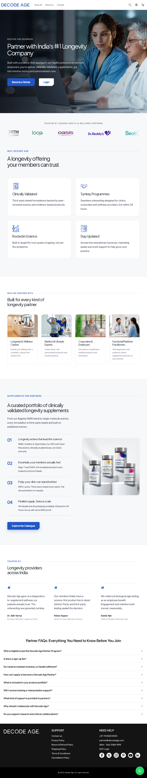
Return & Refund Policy (62, 744)
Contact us (57, 736)
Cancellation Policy (60, 757)
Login (46, 82)
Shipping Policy (59, 749)
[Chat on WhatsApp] (140, 771)
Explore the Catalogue (23, 525)
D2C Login (104, 749)
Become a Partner (21, 82)
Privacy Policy (58, 740)
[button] (130, 4)
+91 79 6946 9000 (108, 736)
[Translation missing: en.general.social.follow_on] (101, 755)
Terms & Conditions (61, 753)
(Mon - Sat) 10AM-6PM (110, 744)
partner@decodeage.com (111, 740)
